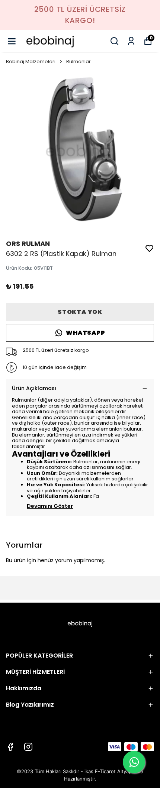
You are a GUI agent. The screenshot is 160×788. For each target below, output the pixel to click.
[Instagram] (28, 746)
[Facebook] (10, 746)
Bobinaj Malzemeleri (30, 61)
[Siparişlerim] (131, 41)
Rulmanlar (78, 61)
